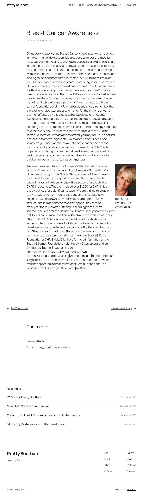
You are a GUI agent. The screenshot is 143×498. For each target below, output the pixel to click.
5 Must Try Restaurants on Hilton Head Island (36, 424)
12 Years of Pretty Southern (24, 397)
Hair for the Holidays (121, 308)
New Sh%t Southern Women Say (28, 406)
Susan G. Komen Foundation (44, 243)
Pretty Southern (18, 5)
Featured (48, 40)
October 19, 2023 (128, 415)
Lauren (39, 40)
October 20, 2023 (128, 397)
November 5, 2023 (128, 406)
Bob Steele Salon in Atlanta (87, 114)
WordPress (131, 489)
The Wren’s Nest (19, 308)
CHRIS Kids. (34, 247)
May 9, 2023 (130, 424)
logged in (45, 347)
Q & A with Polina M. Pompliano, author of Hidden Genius (43, 415)
